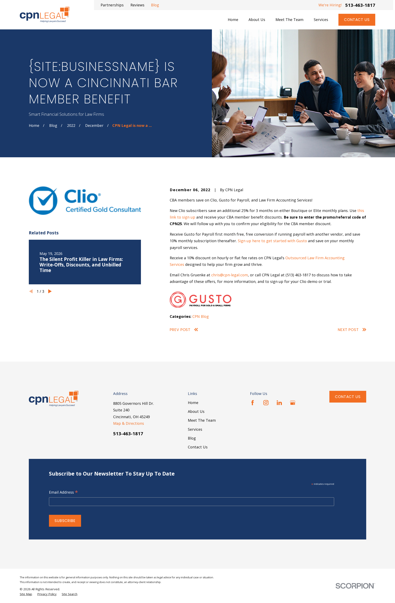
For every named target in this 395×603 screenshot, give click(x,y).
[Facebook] (252, 402)
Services (195, 429)
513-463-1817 (360, 5)
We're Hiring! (330, 4)
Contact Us (357, 19)
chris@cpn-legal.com (229, 274)
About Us (196, 411)
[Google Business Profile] (292, 402)
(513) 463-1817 (298, 274)
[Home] (44, 14)
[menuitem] (26, 594)
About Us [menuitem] (257, 19)
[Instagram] (265, 402)
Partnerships (112, 4)
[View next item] (50, 291)
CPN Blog (200, 316)
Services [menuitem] (321, 19)
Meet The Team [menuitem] (289, 19)
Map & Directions (128, 423)
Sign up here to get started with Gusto (272, 240)
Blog (155, 4)
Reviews (137, 4)
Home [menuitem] (233, 19)
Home (193, 402)
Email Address (63, 492)
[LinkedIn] (279, 402)
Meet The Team (202, 420)
